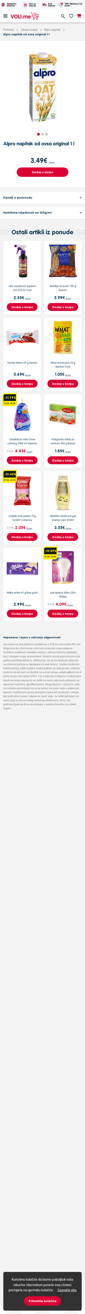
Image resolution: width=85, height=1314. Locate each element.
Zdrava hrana (29, 29)
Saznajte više (67, 1290)
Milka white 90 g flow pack (22, 592)
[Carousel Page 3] (46, 134)
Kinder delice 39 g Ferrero (22, 362)
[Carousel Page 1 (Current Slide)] (38, 134)
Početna (8, 29)
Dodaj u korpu (42, 172)
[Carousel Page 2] (42, 134)
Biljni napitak (52, 29)
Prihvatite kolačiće (43, 1301)
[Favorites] (71, 16)
